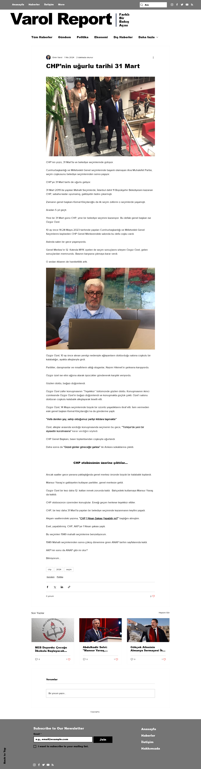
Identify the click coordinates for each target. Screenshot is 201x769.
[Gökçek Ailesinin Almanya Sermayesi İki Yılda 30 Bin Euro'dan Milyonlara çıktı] (148, 630)
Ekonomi (101, 37)
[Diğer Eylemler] (153, 57)
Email (38, 734)
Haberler (148, 735)
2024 (58, 569)
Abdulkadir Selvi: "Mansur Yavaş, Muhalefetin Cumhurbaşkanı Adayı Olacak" (98, 649)
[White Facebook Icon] (39, 764)
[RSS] (192, 4)
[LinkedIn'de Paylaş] (61, 587)
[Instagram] (172, 4)
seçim (69, 569)
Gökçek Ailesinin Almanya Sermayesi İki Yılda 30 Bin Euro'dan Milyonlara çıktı (147, 649)
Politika (82, 37)
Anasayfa (148, 729)
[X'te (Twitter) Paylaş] (54, 587)
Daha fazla (146, 37)
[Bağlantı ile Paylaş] (69, 587)
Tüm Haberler (41, 37)
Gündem (64, 37)
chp (49, 569)
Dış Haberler (123, 37)
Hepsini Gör (164, 612)
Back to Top (4, 756)
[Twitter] (182, 4)
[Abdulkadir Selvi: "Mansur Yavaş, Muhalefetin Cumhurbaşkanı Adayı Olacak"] (100, 630)
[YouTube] (187, 4)
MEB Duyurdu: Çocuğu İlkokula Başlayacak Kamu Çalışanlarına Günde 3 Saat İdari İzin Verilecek (51, 649)
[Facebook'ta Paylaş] (47, 587)
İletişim (147, 742)
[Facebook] (177, 4)
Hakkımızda (150, 748)
